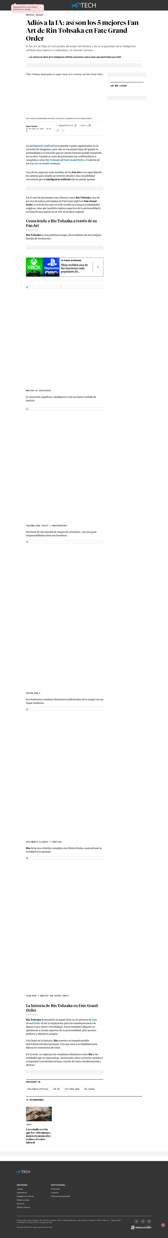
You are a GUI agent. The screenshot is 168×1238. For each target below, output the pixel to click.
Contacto (55, 1192)
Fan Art (34, 163)
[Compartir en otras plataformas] (63, 130)
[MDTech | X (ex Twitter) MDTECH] (136, 1221)
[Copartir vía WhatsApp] (57, 130)
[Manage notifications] (163, 1225)
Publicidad (55, 1189)
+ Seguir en (83, 125)
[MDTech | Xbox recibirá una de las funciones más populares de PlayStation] (98, 267)
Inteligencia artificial (37, 1089)
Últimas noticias (23, 1207)
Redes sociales (23, 1200)
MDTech (30, 15)
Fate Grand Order (72, 1089)
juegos (39, 15)
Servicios (21, 1203)
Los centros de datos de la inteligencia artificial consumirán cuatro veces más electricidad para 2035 (75, 57)
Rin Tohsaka (89, 1089)
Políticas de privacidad (60, 1196)
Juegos (20, 1189)
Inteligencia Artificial (25, 1196)
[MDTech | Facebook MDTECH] (149, 1221)
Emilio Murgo (32, 126)
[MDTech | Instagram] (143, 1221)
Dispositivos (22, 1192)
